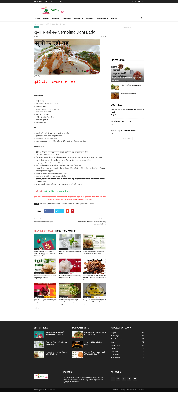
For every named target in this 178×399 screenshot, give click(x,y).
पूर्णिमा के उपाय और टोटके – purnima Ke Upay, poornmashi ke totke (92, 223)
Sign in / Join (54, 1)
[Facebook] (128, 1)
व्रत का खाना (89, 18)
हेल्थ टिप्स (45, 18)
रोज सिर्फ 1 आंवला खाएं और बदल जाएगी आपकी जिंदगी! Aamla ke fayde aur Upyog (68, 302)
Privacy (123, 390)
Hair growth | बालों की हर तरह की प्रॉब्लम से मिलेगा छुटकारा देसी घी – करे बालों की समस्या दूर (94, 302)
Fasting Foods (115, 345)
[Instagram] (132, 1)
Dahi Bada (43, 203)
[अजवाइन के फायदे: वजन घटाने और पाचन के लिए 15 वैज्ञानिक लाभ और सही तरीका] (94, 242)
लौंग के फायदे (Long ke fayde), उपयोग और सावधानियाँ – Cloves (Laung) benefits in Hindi (94, 278)
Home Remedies (63, 249)
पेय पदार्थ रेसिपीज (101, 18)
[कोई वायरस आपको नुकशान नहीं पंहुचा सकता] (127, 73)
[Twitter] (139, 1)
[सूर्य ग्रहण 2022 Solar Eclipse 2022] (77, 344)
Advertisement (131, 390)
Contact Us (141, 390)
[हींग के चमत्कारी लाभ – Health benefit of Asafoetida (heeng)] (77, 354)
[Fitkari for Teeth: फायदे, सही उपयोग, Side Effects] (70, 242)
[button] (141, 18)
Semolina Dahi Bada (54, 203)
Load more (126, 138)
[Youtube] (142, 1)
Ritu (37, 36)
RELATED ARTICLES (43, 231)
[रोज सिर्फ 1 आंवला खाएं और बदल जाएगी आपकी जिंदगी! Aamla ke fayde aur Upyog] (70, 290)
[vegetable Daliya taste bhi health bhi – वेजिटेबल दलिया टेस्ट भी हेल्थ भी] (77, 334)
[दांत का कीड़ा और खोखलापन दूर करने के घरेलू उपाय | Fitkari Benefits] (70, 266)
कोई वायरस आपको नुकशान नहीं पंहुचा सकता (126, 77)
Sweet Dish (114, 351)
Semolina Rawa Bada (68, 203)
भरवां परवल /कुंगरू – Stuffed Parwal (123, 131)
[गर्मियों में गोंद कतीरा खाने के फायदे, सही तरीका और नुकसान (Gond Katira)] (45, 266)
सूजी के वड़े (92, 203)
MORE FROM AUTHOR (65, 231)
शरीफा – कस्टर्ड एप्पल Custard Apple (131, 85)
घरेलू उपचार (66, 18)
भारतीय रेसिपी (77, 18)
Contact (61, 1)
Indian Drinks (115, 348)
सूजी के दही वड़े (84, 203)
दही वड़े (77, 203)
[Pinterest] (135, 1)
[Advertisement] (106, 10)
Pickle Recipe (115, 354)
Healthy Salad (115, 357)
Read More (88, 199)
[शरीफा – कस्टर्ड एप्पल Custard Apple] (115, 87)
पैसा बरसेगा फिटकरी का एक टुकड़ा (43, 222)
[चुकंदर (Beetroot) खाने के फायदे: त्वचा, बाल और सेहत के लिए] (45, 290)
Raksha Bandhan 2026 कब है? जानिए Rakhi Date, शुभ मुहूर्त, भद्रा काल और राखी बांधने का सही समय (45, 253)
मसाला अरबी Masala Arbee (128, 93)
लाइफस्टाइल (55, 18)
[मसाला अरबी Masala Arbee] (115, 95)
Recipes (36, 27)
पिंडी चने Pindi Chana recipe (121, 121)
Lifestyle (37, 249)
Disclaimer (116, 390)
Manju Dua (115, 80)
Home (37, 18)
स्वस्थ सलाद (114, 18)
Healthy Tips (87, 297)
